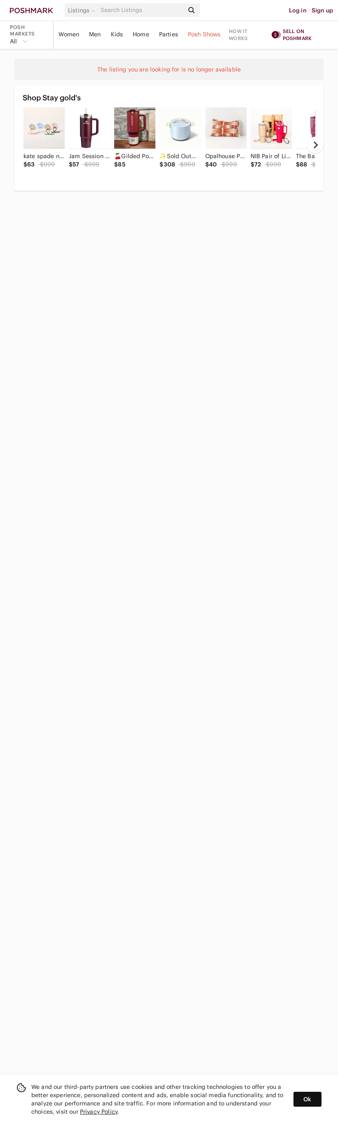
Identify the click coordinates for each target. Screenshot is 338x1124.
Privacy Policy (98, 1111)
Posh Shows (204, 34)
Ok (307, 1099)
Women (69, 34)
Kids (117, 34)
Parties (168, 34)
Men (95, 34)
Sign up (322, 10)
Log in (298, 10)
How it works (238, 34)
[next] (315, 145)
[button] (83, 10)
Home (141, 34)
